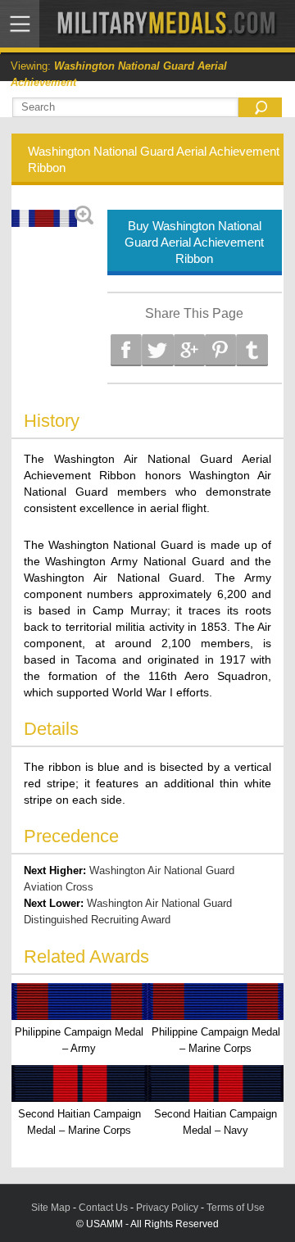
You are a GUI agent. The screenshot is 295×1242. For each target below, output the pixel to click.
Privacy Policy (167, 1207)
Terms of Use (235, 1207)
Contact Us (103, 1207)
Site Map (50, 1207)
